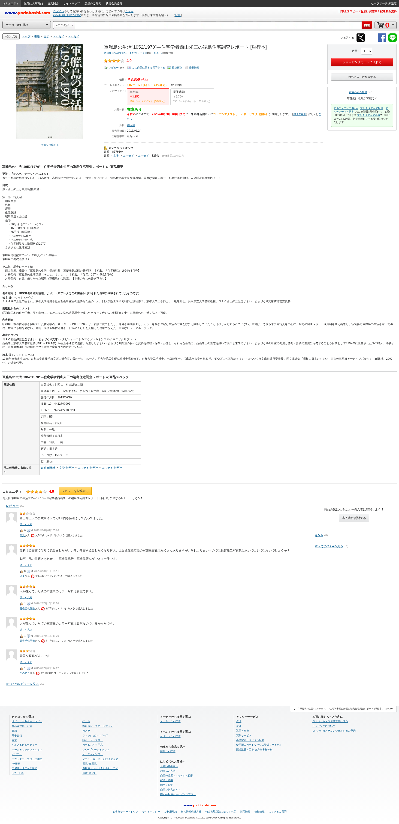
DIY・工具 (18, 773)
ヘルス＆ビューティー (24, 744)
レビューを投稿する (75, 491)
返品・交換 (242, 730)
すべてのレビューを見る (22, 684)
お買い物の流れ (169, 766)
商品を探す (166, 784)
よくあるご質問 (278, 811)
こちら (129, 11)
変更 (178, 15)
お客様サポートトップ (125, 811)
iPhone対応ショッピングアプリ (178, 794)
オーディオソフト (92, 754)
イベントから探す (170, 736)
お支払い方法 (167, 770)
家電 (14, 740)
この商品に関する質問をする (148, 67)
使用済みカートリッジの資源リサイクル (259, 744)
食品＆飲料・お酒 (22, 726)
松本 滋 (158, 52)
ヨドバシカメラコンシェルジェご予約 (334, 730)
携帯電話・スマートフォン (97, 726)
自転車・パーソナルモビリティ (100, 768)
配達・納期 (166, 780)
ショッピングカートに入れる (362, 62)
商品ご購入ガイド (170, 789)
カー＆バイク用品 (92, 744)
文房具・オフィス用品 (24, 768)
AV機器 (16, 763)
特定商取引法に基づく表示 (221, 811)
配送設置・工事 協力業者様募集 (254, 749)
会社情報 (259, 811)
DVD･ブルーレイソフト (95, 749)
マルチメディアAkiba (346, 108)
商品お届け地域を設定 (67, 15)
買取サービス (243, 735)
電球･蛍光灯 (89, 773)
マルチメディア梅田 (371, 108)
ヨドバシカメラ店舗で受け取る (330, 721)
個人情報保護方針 (191, 811)
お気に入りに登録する (362, 77)
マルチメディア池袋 (368, 115)
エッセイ (128, 155)
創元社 (131, 125)
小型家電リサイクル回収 (250, 740)
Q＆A (319, 535)
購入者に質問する (354, 518)
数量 (354, 51)
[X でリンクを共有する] (361, 41)
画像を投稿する (50, 144)
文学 (116, 155)
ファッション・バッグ (95, 735)
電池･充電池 (89, 763)
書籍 (106, 151)
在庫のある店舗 (358, 92)
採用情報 (245, 811)
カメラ (86, 730)
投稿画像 (177, 67)
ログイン (58, 11)
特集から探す (167, 751)
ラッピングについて (323, 726)
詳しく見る (26, 524)
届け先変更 (299, 114)
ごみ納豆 (25, 673)
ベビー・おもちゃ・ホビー (27, 721)
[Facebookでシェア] (382, 41)
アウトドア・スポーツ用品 (27, 759)
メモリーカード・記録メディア (100, 759)
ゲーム (86, 721)
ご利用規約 (170, 811)
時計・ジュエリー (92, 740)
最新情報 (194, 67)
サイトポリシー (151, 811)
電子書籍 (17, 735)
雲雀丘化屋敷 (27, 608)
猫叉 (22, 535)
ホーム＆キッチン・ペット (27, 749)
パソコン (17, 754)
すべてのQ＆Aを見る (329, 546)
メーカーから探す (170, 721)
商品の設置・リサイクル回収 (176, 775)
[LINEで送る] (392, 41)
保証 (238, 726)
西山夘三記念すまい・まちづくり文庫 (125, 52)
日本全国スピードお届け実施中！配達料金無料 (368, 11)
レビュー (114, 67)
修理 (238, 721)
